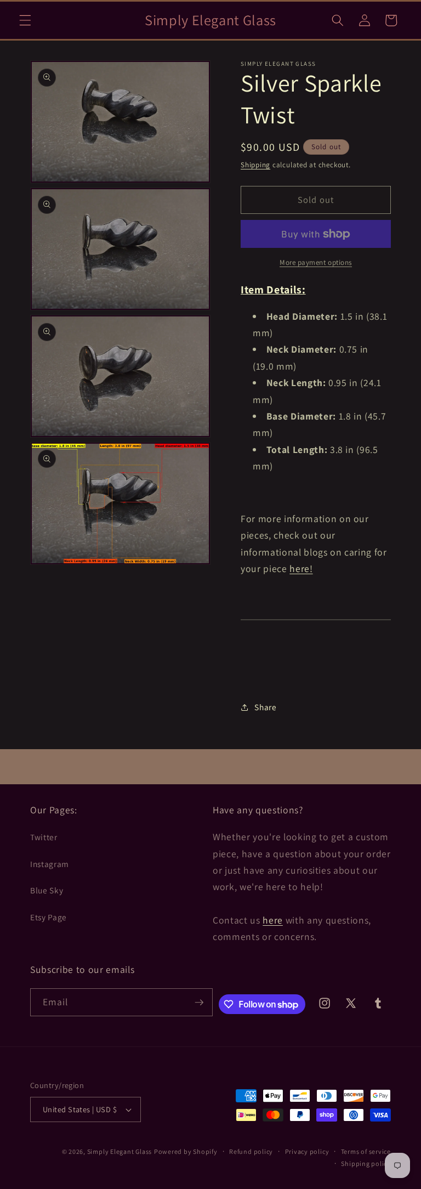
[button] (25, 20)
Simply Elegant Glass (119, 1151)
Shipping (255, 164)
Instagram (49, 863)
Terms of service (366, 1151)
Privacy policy (307, 1151)
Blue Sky (46, 890)
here (273, 920)
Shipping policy (366, 1163)
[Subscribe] (199, 1002)
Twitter (44, 836)
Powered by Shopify (186, 1151)
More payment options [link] (316, 262)
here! (300, 568)
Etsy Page (48, 916)
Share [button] (265, 706)
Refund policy (251, 1151)
